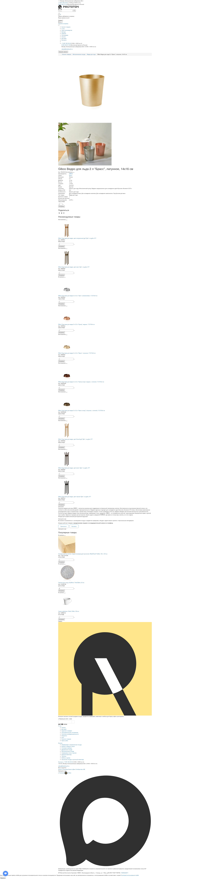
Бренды (64, 32)
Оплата (64, 37)
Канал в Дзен (71, 769)
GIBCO (71, 173)
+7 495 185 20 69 (63, 2)
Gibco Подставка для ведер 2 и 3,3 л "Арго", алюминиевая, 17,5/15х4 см (77, 295)
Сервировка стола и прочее (69, 753)
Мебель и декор (66, 758)
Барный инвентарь (67, 754)
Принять (3, 878)
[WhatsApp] (64, 213)
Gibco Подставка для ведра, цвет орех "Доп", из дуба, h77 (73, 267)
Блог (63, 737)
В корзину (61, 206)
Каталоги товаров (66, 739)
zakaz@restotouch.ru (67, 49)
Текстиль (64, 756)
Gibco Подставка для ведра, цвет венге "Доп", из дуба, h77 (74, 468)
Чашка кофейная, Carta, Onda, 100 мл (68, 611)
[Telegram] (62, 213)
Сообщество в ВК (80, 769)
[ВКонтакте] (59, 213)
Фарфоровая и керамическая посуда (72, 744)
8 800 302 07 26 (62, 4)
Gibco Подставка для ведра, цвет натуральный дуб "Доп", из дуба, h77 (77, 238)
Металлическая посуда (79, 54)
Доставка (64, 38)
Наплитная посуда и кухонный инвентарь (73, 759)
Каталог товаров (66, 54)
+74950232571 (124, 873)
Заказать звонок (63, 52)
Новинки (64, 33)
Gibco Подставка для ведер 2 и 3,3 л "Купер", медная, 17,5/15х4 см (76, 324)
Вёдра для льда (91, 54)
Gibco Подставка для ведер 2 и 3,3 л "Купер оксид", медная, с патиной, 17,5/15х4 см (81, 382)
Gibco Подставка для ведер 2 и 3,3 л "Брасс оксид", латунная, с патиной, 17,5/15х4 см (81, 410)
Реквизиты (64, 735)
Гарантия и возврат (67, 731)
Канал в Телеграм (63, 769)
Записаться (63, 526)
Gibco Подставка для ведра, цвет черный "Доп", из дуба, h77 (74, 496)
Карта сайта (65, 740)
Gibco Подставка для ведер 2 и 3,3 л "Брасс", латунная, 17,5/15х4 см (76, 353)
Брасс (70, 175)
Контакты (64, 40)
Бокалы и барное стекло (68, 746)
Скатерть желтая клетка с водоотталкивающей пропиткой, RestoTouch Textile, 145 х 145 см (82, 554)
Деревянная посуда (67, 749)
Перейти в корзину (63, 23)
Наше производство (67, 30)
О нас (63, 28)
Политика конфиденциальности (70, 734)
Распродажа (65, 35)
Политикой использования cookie (130, 875)
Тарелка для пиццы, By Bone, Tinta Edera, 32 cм (71, 582)
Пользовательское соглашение (70, 732)
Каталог (60, 743)
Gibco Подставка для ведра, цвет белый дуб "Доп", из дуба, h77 (75, 439)
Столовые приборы (67, 748)
